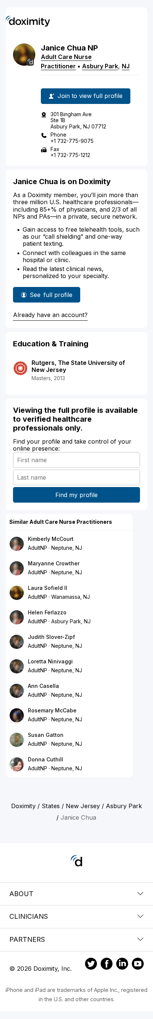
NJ (126, 66)
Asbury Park (100, 66)
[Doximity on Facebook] (107, 965)
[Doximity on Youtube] (138, 965)
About (21, 894)
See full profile (51, 297)
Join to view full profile (90, 95)
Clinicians (28, 916)
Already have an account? (50, 315)
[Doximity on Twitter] (91, 965)
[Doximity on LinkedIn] (122, 965)
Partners (27, 939)
